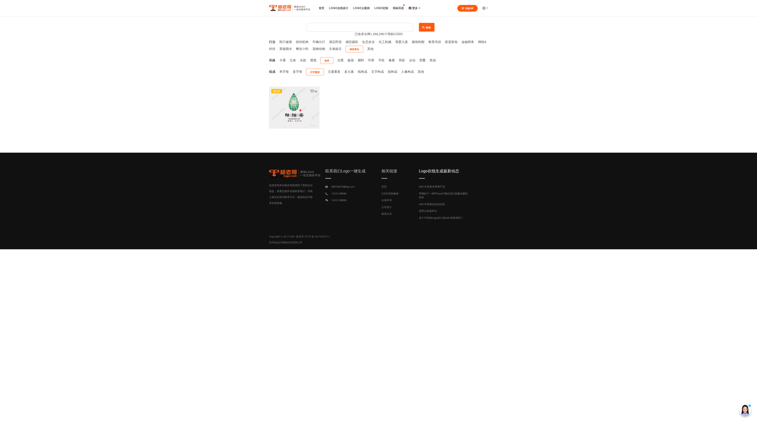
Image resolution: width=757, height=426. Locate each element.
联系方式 (386, 214)
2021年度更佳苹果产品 (432, 186)
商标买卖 (398, 8)
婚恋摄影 (352, 41)
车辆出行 (318, 41)
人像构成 (407, 71)
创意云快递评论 (428, 211)
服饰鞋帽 (418, 41)
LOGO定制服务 (390, 193)
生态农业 (368, 41)
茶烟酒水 (285, 48)
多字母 (297, 71)
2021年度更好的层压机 (432, 204)
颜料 (361, 60)
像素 (392, 60)
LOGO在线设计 (338, 8)
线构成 (362, 71)
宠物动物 (318, 48)
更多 (415, 8)
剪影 (402, 60)
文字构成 (377, 71)
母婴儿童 (401, 41)
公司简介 (386, 207)
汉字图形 (315, 72)
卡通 (282, 60)
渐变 (326, 60)
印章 (371, 60)
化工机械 (385, 41)
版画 (351, 60)
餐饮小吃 (302, 48)
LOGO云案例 (361, 8)
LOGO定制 (381, 8)
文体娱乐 (335, 48)
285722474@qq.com (343, 186)
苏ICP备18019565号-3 (317, 236)
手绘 (381, 60)
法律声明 (386, 200)
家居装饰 (451, 41)
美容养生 (354, 49)
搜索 (428, 27)
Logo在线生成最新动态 (439, 171)
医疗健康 (285, 41)
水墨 (340, 60)
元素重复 (334, 71)
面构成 (392, 71)
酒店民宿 (335, 41)
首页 (321, 8)
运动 (412, 60)
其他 (370, 48)
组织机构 (302, 41)
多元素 (349, 71)
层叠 (422, 60)
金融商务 (467, 41)
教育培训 (434, 41)
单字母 (284, 71)
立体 (293, 60)
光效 (303, 60)
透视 (313, 60)
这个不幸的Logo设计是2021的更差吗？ (441, 218)
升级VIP (469, 8)
